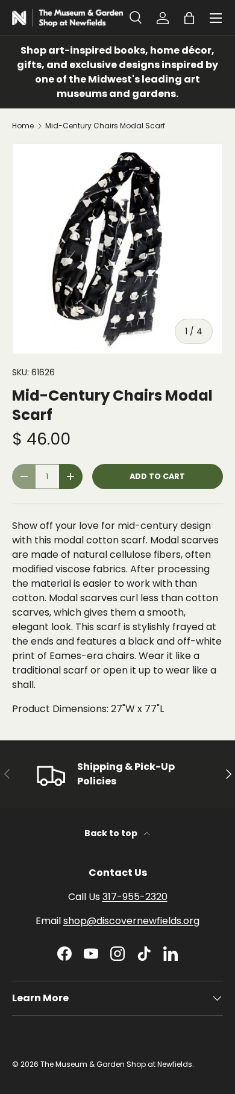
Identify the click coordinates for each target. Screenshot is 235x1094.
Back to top (111, 833)
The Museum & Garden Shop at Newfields (116, 1064)
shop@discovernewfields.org (131, 921)
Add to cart (157, 476)
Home (23, 126)
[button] (189, 18)
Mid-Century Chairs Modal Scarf (105, 126)
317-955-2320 (135, 897)
